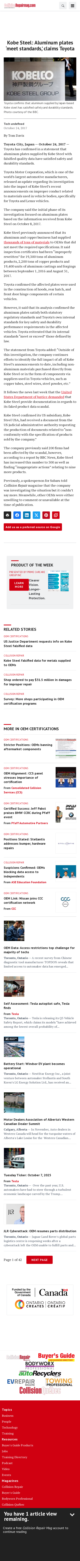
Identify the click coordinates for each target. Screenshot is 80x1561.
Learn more (19, 585)
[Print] (7, 515)
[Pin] (46, 515)
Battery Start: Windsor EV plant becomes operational (34, 1066)
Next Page (39, 1260)
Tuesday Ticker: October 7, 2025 (27, 1175)
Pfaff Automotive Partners (29, 823)
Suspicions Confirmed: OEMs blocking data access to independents (24, 871)
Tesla (15, 1014)
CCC (13, 908)
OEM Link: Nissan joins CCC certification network (23, 900)
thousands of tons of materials (26, 242)
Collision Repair (14, 655)
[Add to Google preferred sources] (56, 515)
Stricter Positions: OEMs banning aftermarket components (28, 747)
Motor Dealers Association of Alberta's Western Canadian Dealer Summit (39, 1121)
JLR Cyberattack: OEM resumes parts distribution (40, 1231)
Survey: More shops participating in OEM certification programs (34, 701)
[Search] (63, 5)
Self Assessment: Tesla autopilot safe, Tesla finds (36, 1005)
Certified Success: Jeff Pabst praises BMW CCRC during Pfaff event (27, 812)
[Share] (17, 515)
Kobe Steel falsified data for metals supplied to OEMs (37, 662)
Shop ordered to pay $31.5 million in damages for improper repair (38, 682)
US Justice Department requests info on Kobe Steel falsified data (38, 643)
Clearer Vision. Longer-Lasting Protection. (37, 589)
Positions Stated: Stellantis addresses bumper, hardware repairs (25, 843)
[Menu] (72, 5)
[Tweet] (36, 515)
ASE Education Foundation (28, 882)
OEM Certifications (16, 636)
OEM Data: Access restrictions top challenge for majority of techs (39, 950)
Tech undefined (14, 124)
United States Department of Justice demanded (38, 394)
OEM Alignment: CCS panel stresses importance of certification (23, 777)
